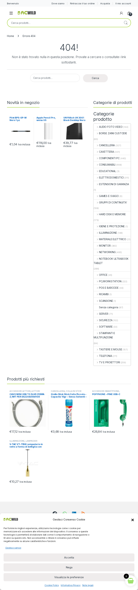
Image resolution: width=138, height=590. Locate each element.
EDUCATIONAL (107, 171)
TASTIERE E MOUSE (110, 349)
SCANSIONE (106, 300)
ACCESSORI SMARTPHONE (105, 391)
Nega (69, 567)
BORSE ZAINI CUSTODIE (113, 133)
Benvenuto (13, 3)
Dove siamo (58, 3)
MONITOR (105, 245)
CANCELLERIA (107, 145)
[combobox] (64, 23)
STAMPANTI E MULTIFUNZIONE (104, 335)
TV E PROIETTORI (109, 362)
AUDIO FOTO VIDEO (111, 126)
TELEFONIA (105, 355)
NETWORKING (107, 252)
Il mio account (123, 3)
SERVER (103, 313)
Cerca (126, 23)
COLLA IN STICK (74, 391)
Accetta (69, 557)
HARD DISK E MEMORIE (112, 214)
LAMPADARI (31, 441)
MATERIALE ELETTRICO (112, 239)
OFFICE (103, 274)
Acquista (105, 3)
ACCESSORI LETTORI (20, 391)
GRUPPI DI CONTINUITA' (113, 202)
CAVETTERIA (106, 151)
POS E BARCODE (109, 287)
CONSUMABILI (107, 164)
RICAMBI (104, 294)
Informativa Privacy (70, 585)
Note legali (87, 585)
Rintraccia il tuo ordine (82, 3)
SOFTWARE (106, 326)
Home (10, 35)
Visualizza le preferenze (69, 577)
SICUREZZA (105, 320)
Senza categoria (108, 307)
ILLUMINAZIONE (108, 232)
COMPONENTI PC (109, 158)
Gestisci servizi (13, 547)
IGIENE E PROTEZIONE (112, 226)
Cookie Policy (52, 585)
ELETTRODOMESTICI (111, 177)
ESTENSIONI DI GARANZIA (114, 184)
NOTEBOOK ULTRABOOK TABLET (111, 261)
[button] (132, 519)
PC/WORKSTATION (110, 281)
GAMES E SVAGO (109, 196)
